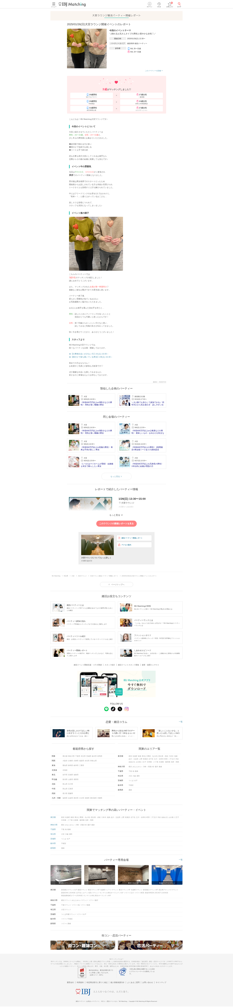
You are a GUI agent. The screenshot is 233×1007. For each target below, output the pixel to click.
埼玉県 (83, 756)
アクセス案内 (126, 545)
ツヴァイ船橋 (85, 905)
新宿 (130, 756)
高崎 (130, 790)
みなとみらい (137, 767)
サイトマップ (161, 982)
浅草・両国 (175, 762)
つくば (131, 780)
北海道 (65, 770)
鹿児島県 (93, 798)
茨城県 (88, 756)
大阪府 (65, 761)
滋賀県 (81, 761)
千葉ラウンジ (66, 905)
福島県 (76, 775)
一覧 (181, 722)
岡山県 (65, 789)
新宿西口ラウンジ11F (69, 890)
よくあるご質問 (133, 982)
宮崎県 (87, 798)
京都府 (70, 761)
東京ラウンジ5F (94, 890)
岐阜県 (76, 765)
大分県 (81, 798)
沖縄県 (99, 798)
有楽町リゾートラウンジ (109, 890)
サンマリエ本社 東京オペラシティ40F (97, 896)
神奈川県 (71, 756)
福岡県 (65, 798)
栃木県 (94, 756)
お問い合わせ (147, 982)
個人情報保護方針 (117, 982)
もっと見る (115, 476)
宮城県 (70, 775)
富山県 (65, 784)
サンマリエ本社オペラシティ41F (111, 893)
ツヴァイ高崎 (66, 924)
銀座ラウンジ (82, 890)
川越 (134, 776)
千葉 (130, 771)
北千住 (150, 759)
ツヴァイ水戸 (81, 914)
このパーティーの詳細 (153, 71)
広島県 (70, 789)
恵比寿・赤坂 (163, 756)
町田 (166, 759)
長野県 (76, 779)
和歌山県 (93, 761)
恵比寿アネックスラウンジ (168, 890)
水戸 (135, 780)
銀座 (139, 756)
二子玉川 (171, 759)
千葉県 (77, 756)
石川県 (70, 784)
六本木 (171, 756)
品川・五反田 (133, 759)
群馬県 (99, 756)
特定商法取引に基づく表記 (97, 982)
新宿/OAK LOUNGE (68, 893)
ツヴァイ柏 (76, 905)
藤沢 (156, 767)
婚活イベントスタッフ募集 (128, 665)
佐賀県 (70, 798)
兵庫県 (76, 761)
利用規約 (80, 982)
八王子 (143, 762)
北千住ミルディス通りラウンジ (87, 893)
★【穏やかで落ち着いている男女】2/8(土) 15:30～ (90, 357)
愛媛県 (70, 793)
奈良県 (87, 761)
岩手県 (65, 775)
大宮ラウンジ (66, 910)
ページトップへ (117, 584)
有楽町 (135, 756)
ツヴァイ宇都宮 (67, 919)
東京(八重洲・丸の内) (150, 756)
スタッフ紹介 (110, 665)
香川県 (65, 793)
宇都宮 (131, 785)
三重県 (81, 765)
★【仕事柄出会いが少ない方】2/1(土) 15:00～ (89, 354)
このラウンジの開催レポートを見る (116, 523)
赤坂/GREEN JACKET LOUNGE (156, 893)
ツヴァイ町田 (139, 893)
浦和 (138, 776)
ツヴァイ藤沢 (93, 900)
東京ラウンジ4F (124, 890)
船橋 (136, 771)
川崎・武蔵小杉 (148, 767)
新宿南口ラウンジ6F (150, 890)
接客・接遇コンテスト (150, 665)
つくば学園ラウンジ (68, 914)
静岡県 (70, 765)
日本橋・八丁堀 (152, 762)
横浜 (130, 767)
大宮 (130, 776)
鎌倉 (160, 767)
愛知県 (65, 765)
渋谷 (177, 759)
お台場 (138, 762)
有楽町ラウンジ (136, 890)
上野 (140, 759)
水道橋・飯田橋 (164, 762)
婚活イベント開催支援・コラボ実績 (88, 665)
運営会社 (70, 982)
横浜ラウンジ (66, 900)
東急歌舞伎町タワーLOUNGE (72, 896)
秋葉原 (145, 759)
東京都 (65, 756)
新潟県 (65, 779)
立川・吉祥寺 (159, 759)
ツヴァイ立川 (129, 893)
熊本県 (76, 798)
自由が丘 (132, 762)
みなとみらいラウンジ (80, 900)
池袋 (175, 756)
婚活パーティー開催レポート (132, 538)
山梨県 (70, 779)
